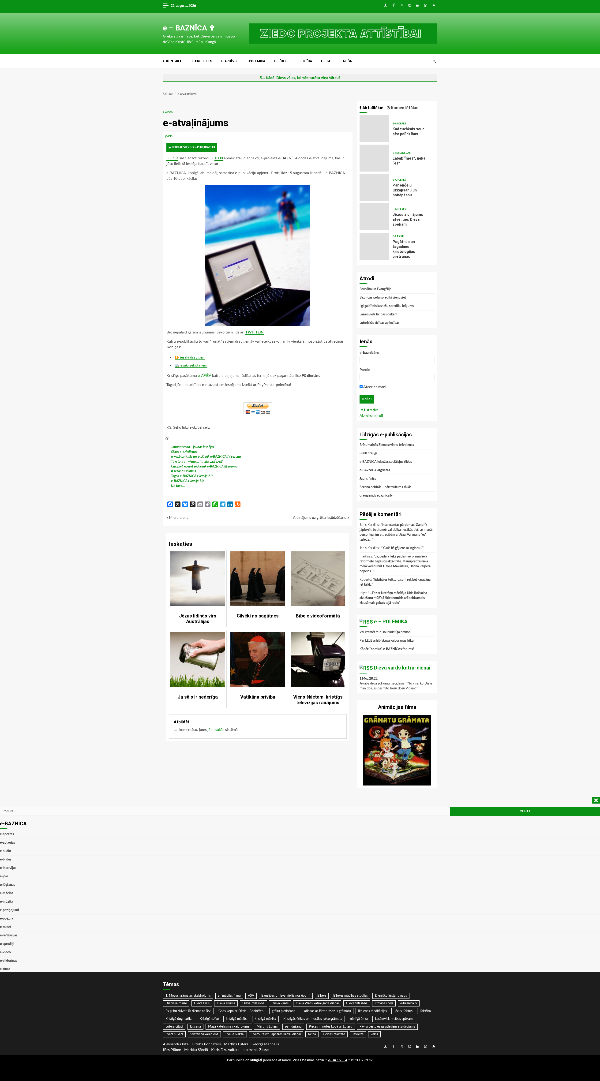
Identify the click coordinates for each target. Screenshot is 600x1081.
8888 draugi (368, 453)
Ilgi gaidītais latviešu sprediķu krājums (387, 306)
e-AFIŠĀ (204, 376)
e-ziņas (168, 112)
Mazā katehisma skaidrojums (228, 1026)
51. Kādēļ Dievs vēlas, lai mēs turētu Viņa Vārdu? (300, 78)
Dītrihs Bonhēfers (206, 1044)
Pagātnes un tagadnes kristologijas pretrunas (374, 246)
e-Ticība (305, 61)
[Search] (434, 61)
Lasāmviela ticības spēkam (378, 314)
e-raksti (398, 236)
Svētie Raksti (234, 1034)
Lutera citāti (174, 1026)
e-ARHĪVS (228, 61)
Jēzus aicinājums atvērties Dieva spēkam (374, 216)
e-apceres (399, 123)
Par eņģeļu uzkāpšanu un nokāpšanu (374, 187)
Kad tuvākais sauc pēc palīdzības (374, 128)
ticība (312, 1034)
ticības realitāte (334, 1034)
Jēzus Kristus (403, 1011)
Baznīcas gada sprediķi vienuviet (383, 297)
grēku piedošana (283, 1011)
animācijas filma (229, 995)
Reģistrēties (369, 410)
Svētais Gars (174, 1034)
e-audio (5, 851)
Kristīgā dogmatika (178, 1019)
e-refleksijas (402, 153)
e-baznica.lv (408, 1003)
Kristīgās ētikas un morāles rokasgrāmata (312, 1019)
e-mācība (6, 893)
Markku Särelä (196, 1050)
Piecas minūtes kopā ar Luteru (330, 1026)
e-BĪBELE (281, 61)
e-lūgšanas (7, 884)
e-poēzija (6, 918)
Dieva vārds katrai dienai (402, 668)
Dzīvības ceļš (384, 1003)
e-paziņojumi (9, 910)
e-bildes (5, 859)
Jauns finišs (368, 478)
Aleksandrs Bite (175, 1044)
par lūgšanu (293, 1026)
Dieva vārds (280, 1003)
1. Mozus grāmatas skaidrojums (188, 995)
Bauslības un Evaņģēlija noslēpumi (285, 995)
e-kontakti (173, 61)
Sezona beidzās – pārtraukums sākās (385, 487)
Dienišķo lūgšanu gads (391, 995)
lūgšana (195, 1026)
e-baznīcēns (369, 353)
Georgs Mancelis (265, 1044)
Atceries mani (374, 387)
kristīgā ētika (358, 1019)
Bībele (321, 995)
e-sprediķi (7, 944)
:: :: (337, 1060)
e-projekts (202, 61)
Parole (365, 370)
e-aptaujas (7, 842)
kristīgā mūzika (265, 1019)
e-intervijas (8, 868)
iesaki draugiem (192, 357)
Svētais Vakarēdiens (204, 1034)
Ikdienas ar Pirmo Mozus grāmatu (327, 1011)
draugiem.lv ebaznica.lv (376, 495)
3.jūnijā (172, 158)
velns (374, 1034)
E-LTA (325, 61)
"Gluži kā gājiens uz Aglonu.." (402, 548)
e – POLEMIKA (391, 622)
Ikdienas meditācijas (372, 1011)
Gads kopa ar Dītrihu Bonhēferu (241, 1011)
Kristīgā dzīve (209, 1019)
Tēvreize (358, 1034)
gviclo (169, 136)
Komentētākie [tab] (404, 107)
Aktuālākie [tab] (372, 107)
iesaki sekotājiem (193, 365)
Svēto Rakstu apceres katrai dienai (276, 1034)
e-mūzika (6, 901)
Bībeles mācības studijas (350, 995)
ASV (251, 995)
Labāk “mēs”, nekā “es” (374, 158)
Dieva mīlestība (253, 1003)
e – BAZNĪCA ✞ (189, 27)
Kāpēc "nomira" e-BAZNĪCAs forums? (387, 649)
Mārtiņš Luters (267, 1026)
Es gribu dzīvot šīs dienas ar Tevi (188, 1011)
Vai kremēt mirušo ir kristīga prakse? (385, 632)
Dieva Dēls (202, 1003)
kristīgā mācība (237, 1019)
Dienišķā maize (176, 1003)
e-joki (4, 876)
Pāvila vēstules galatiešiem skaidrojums (387, 1026)
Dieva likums (226, 1003)
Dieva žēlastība (357, 1003)
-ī (254, 332)
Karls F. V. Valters (225, 1050)
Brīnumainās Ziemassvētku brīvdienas (387, 445)
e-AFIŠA (345, 61)
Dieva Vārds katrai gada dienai (317, 1003)
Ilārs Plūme (172, 1050)
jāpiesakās (216, 730)
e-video (5, 952)
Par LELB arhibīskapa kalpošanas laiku (387, 640)
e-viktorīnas (8, 960)
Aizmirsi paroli (371, 416)
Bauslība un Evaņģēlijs (375, 289)
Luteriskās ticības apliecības (379, 323)
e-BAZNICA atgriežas (375, 470)
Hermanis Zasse (256, 1050)
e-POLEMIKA (255, 61)
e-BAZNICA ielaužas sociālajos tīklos (386, 462)
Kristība (425, 1011)
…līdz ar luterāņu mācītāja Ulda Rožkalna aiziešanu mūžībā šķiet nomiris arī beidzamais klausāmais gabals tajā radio (393, 598)
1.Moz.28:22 (369, 678)
